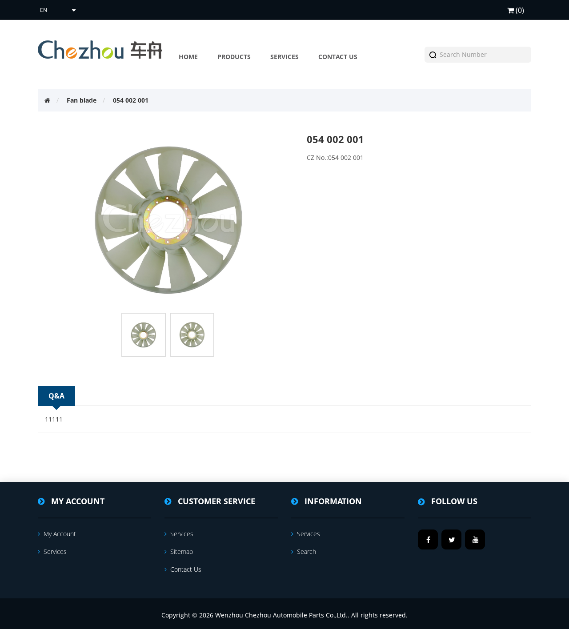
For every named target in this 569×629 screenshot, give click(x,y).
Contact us (185, 569)
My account (60, 533)
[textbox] (480, 55)
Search (306, 551)
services (55, 551)
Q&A (56, 396)
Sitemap (181, 551)
